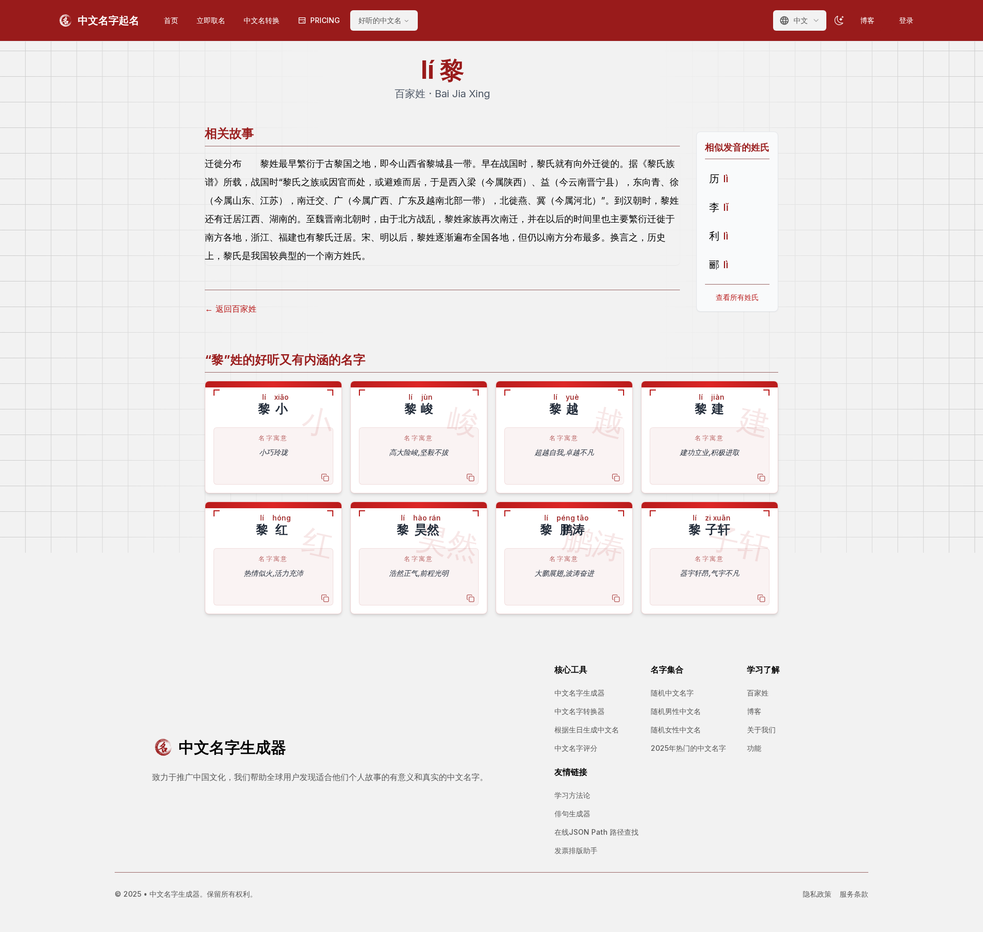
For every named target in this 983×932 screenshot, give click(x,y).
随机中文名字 (672, 692)
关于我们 (761, 729)
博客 (867, 20)
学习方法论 (572, 795)
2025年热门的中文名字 (688, 748)
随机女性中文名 (676, 729)
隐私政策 (817, 894)
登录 (906, 20)
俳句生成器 (572, 813)
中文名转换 (262, 20)
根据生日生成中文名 (586, 729)
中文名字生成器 (579, 692)
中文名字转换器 (579, 711)
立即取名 (211, 20)
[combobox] (799, 20)
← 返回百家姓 (231, 309)
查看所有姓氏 (737, 297)
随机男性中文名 (676, 711)
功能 (754, 748)
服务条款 (854, 894)
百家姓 (757, 692)
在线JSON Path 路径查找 (596, 832)
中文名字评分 (575, 748)
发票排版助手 (575, 850)
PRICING (325, 20)
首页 (171, 20)
